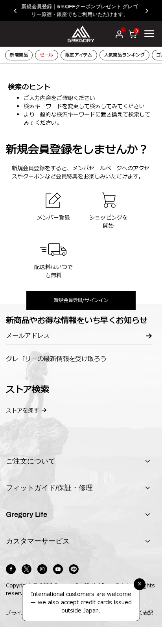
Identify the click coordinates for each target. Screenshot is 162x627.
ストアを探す (22, 411)
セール (46, 55)
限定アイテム (78, 55)
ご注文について (30, 461)
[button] (19, 10)
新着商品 (19, 55)
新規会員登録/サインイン (81, 300)
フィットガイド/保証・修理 (49, 487)
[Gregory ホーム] (81, 33)
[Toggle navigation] (149, 33)
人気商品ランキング (124, 55)
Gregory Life (26, 514)
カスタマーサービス (38, 541)
